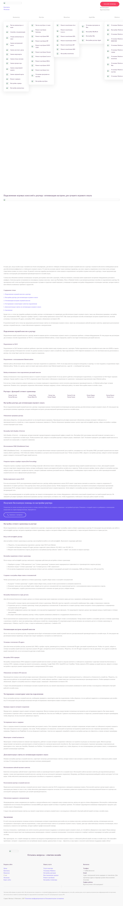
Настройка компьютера (17, 88)
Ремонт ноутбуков (48, 877)
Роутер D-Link (71, 395)
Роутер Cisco (110, 397)
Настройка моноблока (67, 53)
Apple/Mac (92, 17)
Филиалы (6, 9)
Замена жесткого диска (17, 50)
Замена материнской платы (16, 44)
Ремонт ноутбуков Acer (42, 70)
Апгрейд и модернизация (17, 32)
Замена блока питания (16, 59)
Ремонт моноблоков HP (67, 45)
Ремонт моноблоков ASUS (68, 40)
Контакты (7, 7)
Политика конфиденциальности (35, 898)
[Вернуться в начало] (13, 4)
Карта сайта (7, 880)
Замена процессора (16, 63)
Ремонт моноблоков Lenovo (66, 31)
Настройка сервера (16, 83)
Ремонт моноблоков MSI (68, 49)
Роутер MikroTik (32, 397)
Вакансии (7, 873)
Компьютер (16, 17)
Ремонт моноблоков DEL (68, 36)
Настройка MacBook (92, 31)
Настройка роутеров (49, 873)
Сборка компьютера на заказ (17, 38)
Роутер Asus (52, 395)
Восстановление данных (51, 875)
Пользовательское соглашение (54, 898)
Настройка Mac (90, 36)
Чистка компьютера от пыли (17, 26)
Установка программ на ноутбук (42, 75)
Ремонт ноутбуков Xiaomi (43, 52)
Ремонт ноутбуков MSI (42, 36)
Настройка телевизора (50, 880)
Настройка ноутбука (41, 81)
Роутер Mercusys (12, 397)
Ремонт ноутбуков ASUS (42, 65)
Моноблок (67, 17)
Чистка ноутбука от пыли (42, 25)
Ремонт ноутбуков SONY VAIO (42, 46)
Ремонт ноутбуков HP (41, 41)
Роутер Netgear (91, 395)
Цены (5, 868)
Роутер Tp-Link (13, 395)
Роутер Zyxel (90, 397)
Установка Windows (49, 870)
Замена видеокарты (16, 54)
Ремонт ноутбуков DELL (42, 61)
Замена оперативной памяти (16, 69)
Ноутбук (41, 17)
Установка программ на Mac (93, 26)
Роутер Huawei (110, 395)
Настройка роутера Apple (93, 40)
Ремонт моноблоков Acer (68, 25)
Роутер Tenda (32, 395)
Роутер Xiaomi (71, 397)
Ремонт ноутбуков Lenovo (43, 56)
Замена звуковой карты (17, 74)
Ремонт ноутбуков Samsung (40, 31)
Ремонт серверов (15, 79)
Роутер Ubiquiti (52, 397)
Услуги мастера (48, 868)
